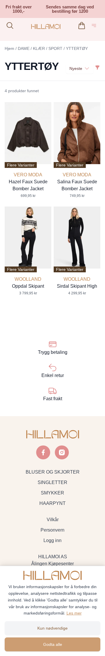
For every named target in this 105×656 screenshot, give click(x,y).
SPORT (55, 48)
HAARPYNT (52, 503)
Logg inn (52, 540)
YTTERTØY (77, 48)
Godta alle (52, 644)
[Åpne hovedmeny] (95, 26)
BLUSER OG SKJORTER (53, 472)
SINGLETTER (52, 482)
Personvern (52, 530)
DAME (23, 48)
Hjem (9, 48)
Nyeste (75, 68)
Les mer (74, 613)
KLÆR (39, 48)
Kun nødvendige (52, 628)
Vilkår (53, 519)
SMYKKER (52, 492)
